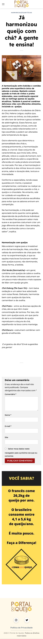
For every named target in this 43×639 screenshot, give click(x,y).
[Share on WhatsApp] (6, 367)
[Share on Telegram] (37, 367)
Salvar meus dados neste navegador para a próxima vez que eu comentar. (21, 452)
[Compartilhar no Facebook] (11, 367)
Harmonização (17, 12)
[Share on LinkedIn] (28, 367)
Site (6, 437)
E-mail (8, 426)
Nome (8, 415)
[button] (3, 4)
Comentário (10, 394)
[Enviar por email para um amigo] (19, 367)
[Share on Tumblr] (32, 367)
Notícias (28, 12)
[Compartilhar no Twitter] (15, 367)
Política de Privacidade (21, 628)
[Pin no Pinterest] (24, 367)
